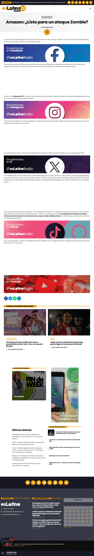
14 (82, 514)
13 (78, 514)
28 (82, 521)
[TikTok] (80, 2)
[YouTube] (69, 2)
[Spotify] (83, 2)
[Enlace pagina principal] (14, 8)
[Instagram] (87, 2)
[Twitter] (38, 482)
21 (82, 518)
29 (86, 521)
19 (74, 518)
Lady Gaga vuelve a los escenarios (59, 456)
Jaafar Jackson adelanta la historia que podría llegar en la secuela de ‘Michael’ (66, 343)
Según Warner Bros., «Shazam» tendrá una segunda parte (64, 463)
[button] (13, 536)
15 (86, 514)
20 (78, 518)
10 (65, 514)
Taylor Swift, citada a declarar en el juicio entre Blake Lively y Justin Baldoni (67, 432)
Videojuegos (11, 339)
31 (65, 525)
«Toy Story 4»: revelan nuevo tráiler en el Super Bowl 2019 (64, 440)
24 (66, 521)
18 (70, 518)
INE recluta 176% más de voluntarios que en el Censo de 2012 (64, 448)
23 (91, 518)
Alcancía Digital (59, 544)
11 (69, 514)
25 (70, 521)
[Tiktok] (49, 482)
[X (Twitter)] (72, 2)
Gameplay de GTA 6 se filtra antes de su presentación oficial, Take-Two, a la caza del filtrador (24, 344)
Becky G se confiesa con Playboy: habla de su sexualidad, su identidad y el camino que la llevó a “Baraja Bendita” (28, 458)
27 (78, 521)
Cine (52, 339)
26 (74, 521)
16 (91, 514)
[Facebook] (90, 2)
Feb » (69, 528)
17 (65, 518)
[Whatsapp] (60, 482)
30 (91, 521)
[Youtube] (55, 482)
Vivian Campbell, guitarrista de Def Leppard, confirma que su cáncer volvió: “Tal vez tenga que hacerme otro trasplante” (27, 450)
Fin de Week (19, 396)
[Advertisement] (47, 82)
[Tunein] (76, 2)
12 (74, 514)
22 (86, 518)
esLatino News (47, 17)
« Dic (65, 528)
